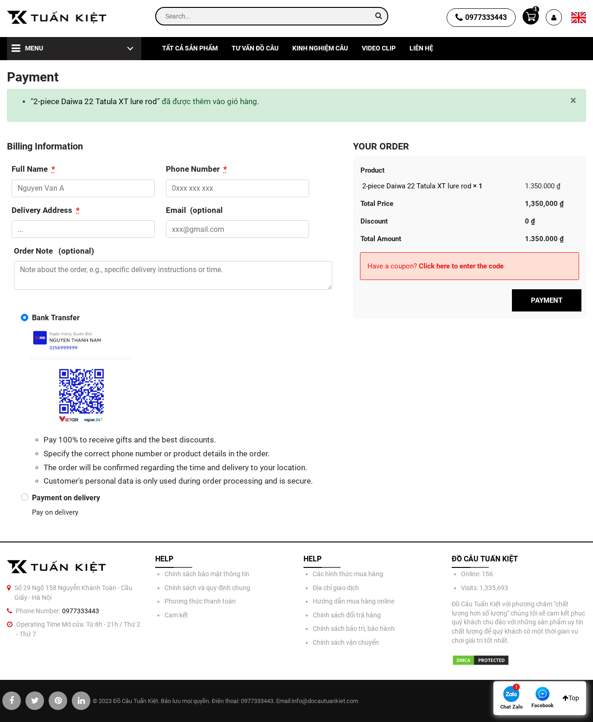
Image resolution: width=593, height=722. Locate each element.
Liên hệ (421, 48)
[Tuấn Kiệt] (57, 17)
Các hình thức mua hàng (348, 574)
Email (194, 210)
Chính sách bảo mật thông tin (206, 574)
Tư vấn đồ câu (255, 48)
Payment (546, 300)
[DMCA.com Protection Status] (481, 660)
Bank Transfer (56, 317)
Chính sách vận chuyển (346, 642)
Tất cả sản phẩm (190, 48)
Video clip (379, 48)
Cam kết (176, 615)
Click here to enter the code (461, 266)
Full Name (33, 169)
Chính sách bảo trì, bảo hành (354, 628)
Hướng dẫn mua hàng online (353, 601)
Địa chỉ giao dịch (336, 587)
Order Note (54, 251)
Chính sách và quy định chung (207, 587)
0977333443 (486, 17)
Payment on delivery (66, 497)
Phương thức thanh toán (200, 601)
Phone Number (196, 169)
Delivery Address (46, 210)
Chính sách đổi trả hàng (347, 615)
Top (573, 698)
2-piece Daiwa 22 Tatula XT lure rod (95, 101)
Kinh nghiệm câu (320, 48)
